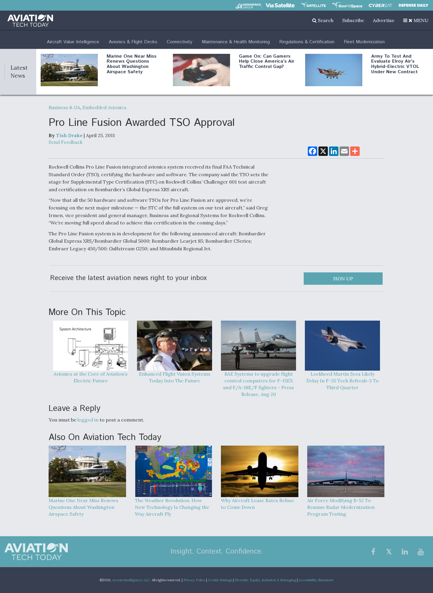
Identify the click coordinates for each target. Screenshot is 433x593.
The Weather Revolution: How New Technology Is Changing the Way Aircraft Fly (172, 507)
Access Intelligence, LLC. (131, 580)
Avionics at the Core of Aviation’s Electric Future (91, 377)
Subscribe (353, 20)
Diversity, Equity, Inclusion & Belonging (265, 580)
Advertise (383, 20)
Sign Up (343, 278)
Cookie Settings (220, 580)
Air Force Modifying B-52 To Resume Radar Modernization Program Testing (341, 507)
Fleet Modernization (364, 42)
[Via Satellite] (280, 5)
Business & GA (64, 107)
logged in (87, 420)
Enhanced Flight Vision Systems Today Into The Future (174, 377)
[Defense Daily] (413, 5)
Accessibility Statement (316, 580)
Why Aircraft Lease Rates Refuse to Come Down (257, 503)
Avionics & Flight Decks (133, 42)
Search (325, 20)
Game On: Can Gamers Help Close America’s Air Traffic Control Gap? (266, 61)
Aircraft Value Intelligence (73, 42)
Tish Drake (69, 135)
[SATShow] (313, 5)
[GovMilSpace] (347, 5)
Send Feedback (65, 142)
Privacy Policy (194, 580)
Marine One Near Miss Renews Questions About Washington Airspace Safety (131, 64)
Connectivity (179, 42)
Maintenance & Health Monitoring (236, 42)
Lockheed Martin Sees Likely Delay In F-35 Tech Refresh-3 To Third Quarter (342, 380)
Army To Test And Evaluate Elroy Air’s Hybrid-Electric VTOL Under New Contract (395, 64)
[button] (416, 20)
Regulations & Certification (306, 42)
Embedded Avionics (104, 107)
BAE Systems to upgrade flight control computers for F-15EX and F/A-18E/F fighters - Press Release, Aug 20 (258, 384)
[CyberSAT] (380, 5)
